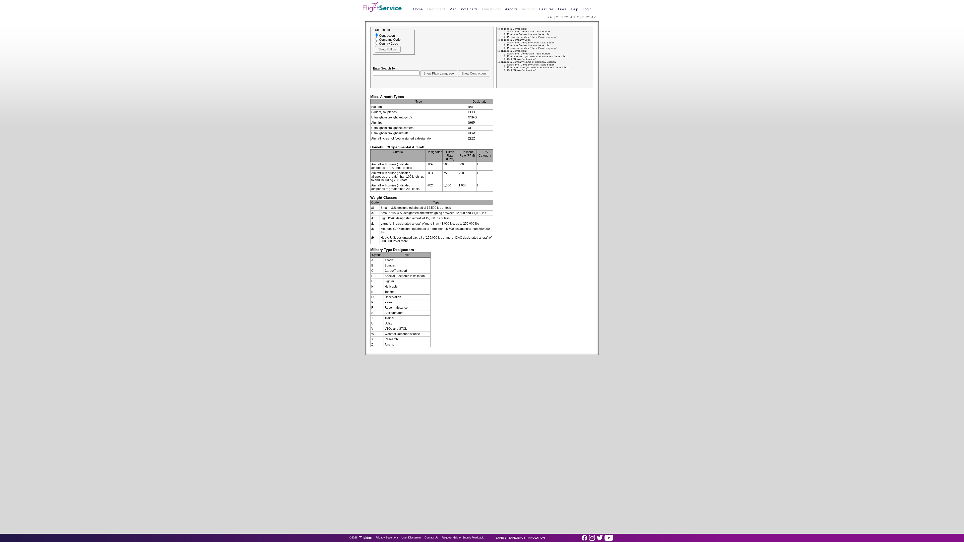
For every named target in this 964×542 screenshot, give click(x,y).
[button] (388, 49)
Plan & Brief (491, 9)
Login (587, 9)
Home (418, 9)
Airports (511, 9)
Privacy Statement (387, 537)
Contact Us (431, 537)
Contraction (386, 35)
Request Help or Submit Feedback (463, 537)
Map (452, 9)
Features (546, 9)
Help (574, 9)
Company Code (389, 39)
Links (562, 9)
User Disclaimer (411, 537)
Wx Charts (469, 9)
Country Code (388, 43)
